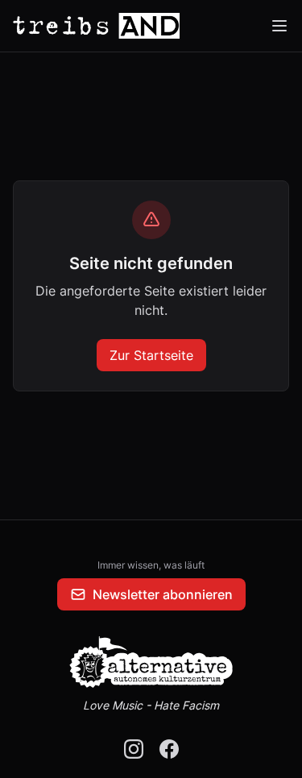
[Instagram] (133, 749)
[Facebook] (169, 749)
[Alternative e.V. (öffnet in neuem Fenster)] (151, 662)
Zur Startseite (151, 355)
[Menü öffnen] (279, 25)
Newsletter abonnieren (163, 594)
